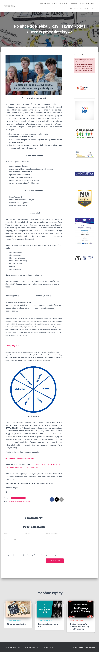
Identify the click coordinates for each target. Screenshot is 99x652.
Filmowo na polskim (16, 624)
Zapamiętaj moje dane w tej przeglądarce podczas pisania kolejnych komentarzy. (31, 555)
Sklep (86, 8)
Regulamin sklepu (48, 647)
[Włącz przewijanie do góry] (95, 648)
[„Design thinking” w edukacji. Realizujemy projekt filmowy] (80, 609)
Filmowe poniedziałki (86, 3)
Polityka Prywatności (32, 647)
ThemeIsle (91, 647)
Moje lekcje (63, 3)
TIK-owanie (73, 3)
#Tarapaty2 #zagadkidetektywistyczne (19, 501)
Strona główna (44, 3)
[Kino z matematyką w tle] (49, 609)
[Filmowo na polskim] (18, 609)
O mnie (54, 3)
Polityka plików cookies (13, 647)
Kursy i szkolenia (76, 8)
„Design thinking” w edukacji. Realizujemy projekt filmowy (79, 626)
